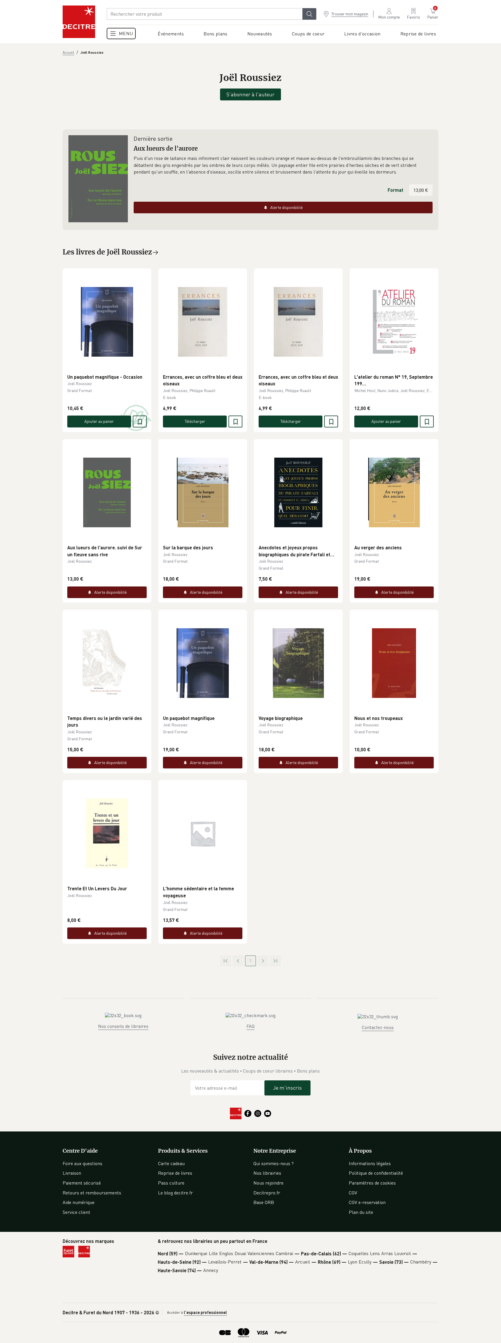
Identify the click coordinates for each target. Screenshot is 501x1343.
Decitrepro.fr (266, 1193)
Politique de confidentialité (376, 1173)
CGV (353, 1193)
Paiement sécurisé (82, 1183)
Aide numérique (79, 1202)
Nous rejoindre (268, 1183)
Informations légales (370, 1163)
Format (395, 190)
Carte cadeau (171, 1163)
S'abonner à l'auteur (250, 94)
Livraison (72, 1173)
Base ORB (263, 1202)
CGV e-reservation (367, 1202)
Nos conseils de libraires (123, 1026)
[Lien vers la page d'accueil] (79, 22)
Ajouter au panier (99, 421)
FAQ (250, 1026)
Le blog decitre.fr (175, 1193)
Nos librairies (267, 1173)
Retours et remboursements (92, 1193)
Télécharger (195, 421)
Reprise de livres (175, 1173)
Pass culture (171, 1183)
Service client (76, 1212)
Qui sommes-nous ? (273, 1163)
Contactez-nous (378, 1027)
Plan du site (361, 1212)
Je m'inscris (287, 1087)
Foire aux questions (82, 1163)
